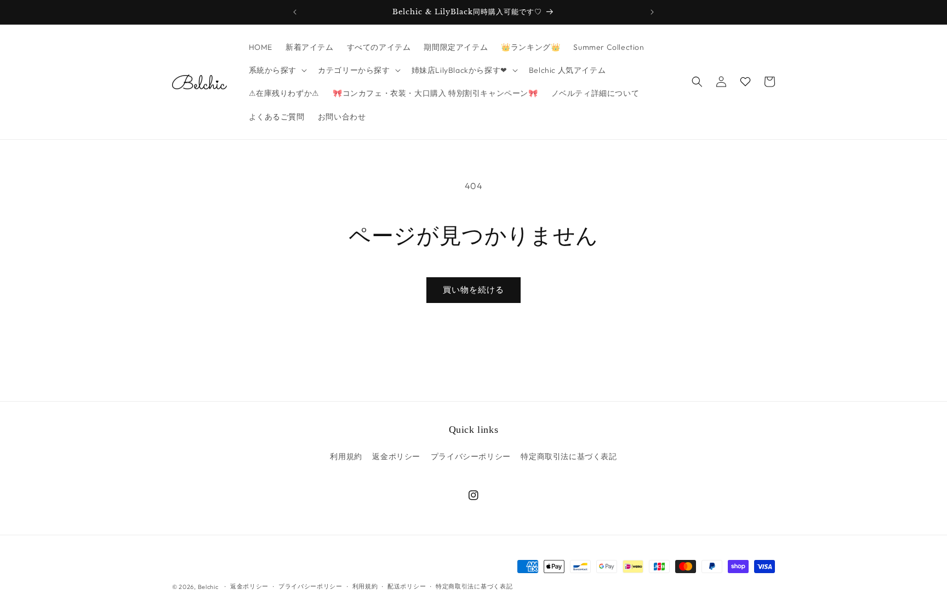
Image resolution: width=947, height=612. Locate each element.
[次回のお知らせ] (652, 12)
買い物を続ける (473, 289)
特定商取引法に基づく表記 (569, 456)
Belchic (208, 587)
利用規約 (346, 456)
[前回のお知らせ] (295, 12)
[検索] (697, 82)
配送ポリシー (406, 586)
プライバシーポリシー (471, 456)
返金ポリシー (396, 456)
